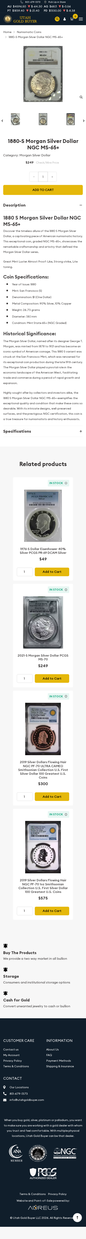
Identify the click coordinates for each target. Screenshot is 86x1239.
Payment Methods (58, 1060)
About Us (52, 1049)
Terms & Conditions (16, 1066)
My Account (11, 1055)
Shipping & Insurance (60, 1066)
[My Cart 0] (73, 19)
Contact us (11, 1049)
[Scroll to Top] (77, 1217)
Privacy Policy (12, 1060)
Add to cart (43, 190)
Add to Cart (52, 572)
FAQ (49, 1055)
